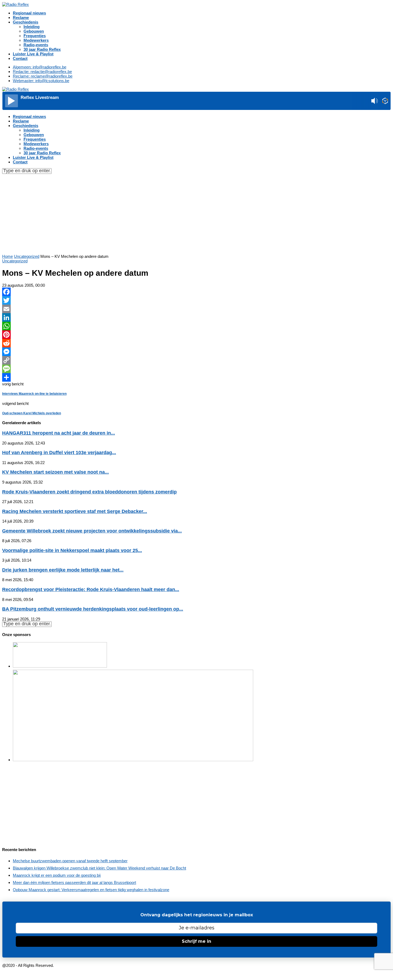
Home (7, 256)
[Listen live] (11, 100)
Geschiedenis (25, 22)
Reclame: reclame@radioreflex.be (42, 76)
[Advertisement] (196, 214)
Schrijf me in (196, 941)
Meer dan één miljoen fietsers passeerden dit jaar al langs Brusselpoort (74, 882)
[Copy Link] (196, 360)
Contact (20, 58)
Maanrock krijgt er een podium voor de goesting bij (57, 875)
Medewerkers (36, 40)
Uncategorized (26, 256)
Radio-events (36, 45)
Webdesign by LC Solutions (79, 965)
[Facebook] (196, 292)
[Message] (196, 369)
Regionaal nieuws (29, 13)
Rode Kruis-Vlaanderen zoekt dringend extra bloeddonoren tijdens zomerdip (89, 492)
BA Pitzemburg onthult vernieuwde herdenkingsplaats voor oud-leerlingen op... (92, 609)
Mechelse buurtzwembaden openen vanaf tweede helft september (70, 861)
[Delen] (196, 377)
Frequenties (35, 35)
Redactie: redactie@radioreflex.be (42, 71)
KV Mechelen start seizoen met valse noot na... (55, 472)
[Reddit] (196, 343)
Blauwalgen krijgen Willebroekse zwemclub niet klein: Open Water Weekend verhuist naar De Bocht (99, 868)
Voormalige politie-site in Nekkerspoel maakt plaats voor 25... (72, 550)
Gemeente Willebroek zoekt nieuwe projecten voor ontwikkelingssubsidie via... (92, 531)
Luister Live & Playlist (33, 54)
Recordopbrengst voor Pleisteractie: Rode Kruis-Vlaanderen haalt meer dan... (90, 589)
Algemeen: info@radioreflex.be (39, 67)
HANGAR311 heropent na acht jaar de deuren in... (58, 433)
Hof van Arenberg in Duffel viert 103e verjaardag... (59, 452)
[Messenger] (196, 351)
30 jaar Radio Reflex (42, 49)
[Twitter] (196, 300)
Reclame (21, 17)
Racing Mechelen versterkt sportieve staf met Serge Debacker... (74, 511)
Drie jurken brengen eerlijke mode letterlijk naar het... (63, 570)
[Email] (196, 309)
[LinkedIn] (196, 317)
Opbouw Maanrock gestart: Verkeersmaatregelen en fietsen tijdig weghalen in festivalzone (91, 889)
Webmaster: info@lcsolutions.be (41, 80)
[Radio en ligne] (385, 101)
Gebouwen (34, 31)
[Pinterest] (196, 334)
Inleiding (32, 26)
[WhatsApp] (196, 326)
